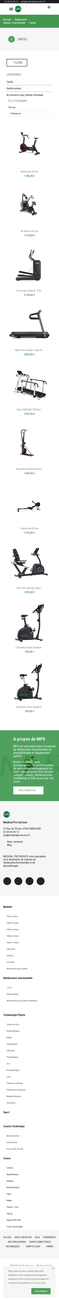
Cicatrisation (12, 1142)
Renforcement (14, 88)
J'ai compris (41, 1291)
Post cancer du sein (15, 1149)
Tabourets (11, 949)
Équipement (21, 19)
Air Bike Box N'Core (29, 231)
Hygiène (10, 1181)
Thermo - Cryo (12, 1207)
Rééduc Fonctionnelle (14, 22)
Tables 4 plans (13, 929)
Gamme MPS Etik (14, 1220)
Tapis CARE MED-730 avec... (30, 409)
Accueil (7, 19)
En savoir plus (39, 1282)
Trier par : (12, 107)
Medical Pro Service (15, 822)
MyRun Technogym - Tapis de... (29, 350)
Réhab (9, 1037)
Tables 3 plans (13, 923)
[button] (36, 9)
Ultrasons (11, 1050)
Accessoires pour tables (17, 968)
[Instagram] (18, 881)
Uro (8, 1063)
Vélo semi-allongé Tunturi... (29, 588)
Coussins (11, 962)
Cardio (10, 81)
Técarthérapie (12, 1057)
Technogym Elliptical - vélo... (29, 290)
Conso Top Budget (15, 1226)
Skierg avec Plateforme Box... (29, 469)
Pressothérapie (13, 1070)
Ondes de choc (13, 1024)
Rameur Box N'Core (30, 528)
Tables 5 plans (13, 936)
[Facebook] (7, 881)
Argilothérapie (13, 1174)
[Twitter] (29, 881)
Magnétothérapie (14, 1096)
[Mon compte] (42, 9)
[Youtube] (41, 881)
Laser (9, 1076)
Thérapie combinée (15, 1083)
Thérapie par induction (16, 1090)
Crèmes (10, 1168)
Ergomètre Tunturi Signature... (29, 647)
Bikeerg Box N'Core (29, 171)
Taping (9, 1213)
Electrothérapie (13, 1031)
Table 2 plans (12, 916)
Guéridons (11, 1103)
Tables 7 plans (13, 942)
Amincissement (13, 1136)
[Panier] (47, 9)
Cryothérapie (12, 1044)
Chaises (10, 955)
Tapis (9, 1194)
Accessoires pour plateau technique (25, 95)
